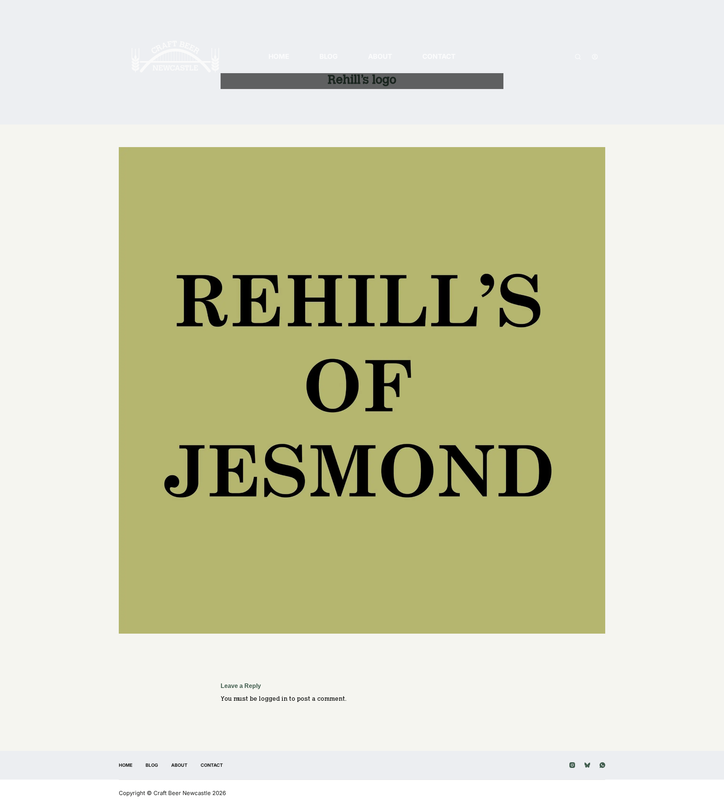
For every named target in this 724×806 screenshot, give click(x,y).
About (380, 56)
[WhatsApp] (602, 765)
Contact (439, 56)
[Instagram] (572, 765)
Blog (328, 56)
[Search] (578, 57)
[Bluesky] (587, 765)
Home (278, 56)
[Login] (595, 57)
